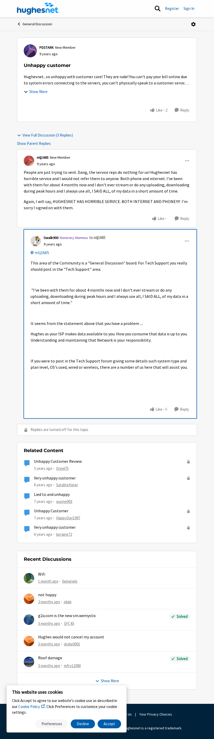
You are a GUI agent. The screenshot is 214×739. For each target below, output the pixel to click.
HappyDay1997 (68, 517)
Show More (38, 91)
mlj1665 (43, 157)
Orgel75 (62, 468)
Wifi (41, 574)
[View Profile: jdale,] (29, 599)
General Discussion (37, 24)
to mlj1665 (97, 237)
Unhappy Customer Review (58, 461)
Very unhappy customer (55, 478)
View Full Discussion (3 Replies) (47, 135)
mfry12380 (72, 665)
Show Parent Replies (34, 143)
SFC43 (69, 623)
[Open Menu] (193, 24)
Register (172, 8)
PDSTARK (46, 47)
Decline (83, 723)
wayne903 (64, 501)
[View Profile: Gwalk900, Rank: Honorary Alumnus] (36, 241)
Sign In (188, 8)
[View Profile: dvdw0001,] (29, 641)
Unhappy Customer (51, 511)
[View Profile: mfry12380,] (29, 662)
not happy (47, 595)
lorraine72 (64, 534)
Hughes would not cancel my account (71, 637)
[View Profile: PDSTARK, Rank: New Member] (30, 50)
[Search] (157, 8)
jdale (68, 601)
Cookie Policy (29, 706)
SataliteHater (67, 484)
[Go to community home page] (38, 9)
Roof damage (50, 658)
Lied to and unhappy (52, 494)
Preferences (51, 723)
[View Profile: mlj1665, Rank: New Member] (29, 161)
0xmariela (69, 581)
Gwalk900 (51, 237)
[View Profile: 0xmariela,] (29, 578)
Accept (109, 723)
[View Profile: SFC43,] (29, 619)
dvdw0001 (72, 644)
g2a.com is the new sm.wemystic (67, 615)
